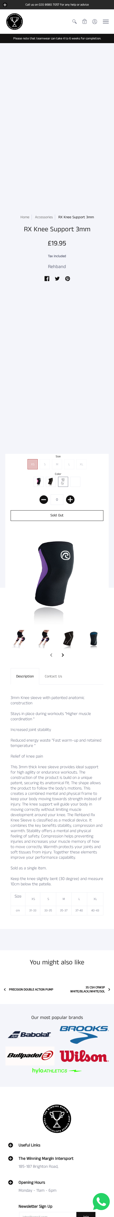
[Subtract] (44, 499)
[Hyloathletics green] (57, 1071)
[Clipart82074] (84, 1035)
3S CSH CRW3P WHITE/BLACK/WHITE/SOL (87, 989)
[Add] (70, 499)
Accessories (44, 217)
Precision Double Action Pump (31, 990)
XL (81, 464)
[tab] (25, 676)
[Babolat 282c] (29, 1035)
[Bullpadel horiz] (29, 1056)
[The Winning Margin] (14, 22)
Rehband (57, 266)
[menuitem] (74, 22)
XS (32, 464)
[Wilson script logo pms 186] (84, 1056)
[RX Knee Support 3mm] (20, 639)
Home (24, 217)
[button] (5, 4)
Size (58, 456)
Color (58, 474)
